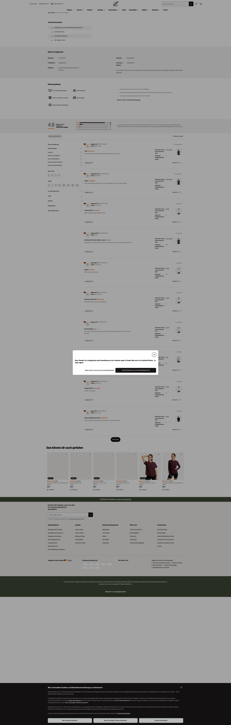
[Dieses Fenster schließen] (154, 354)
